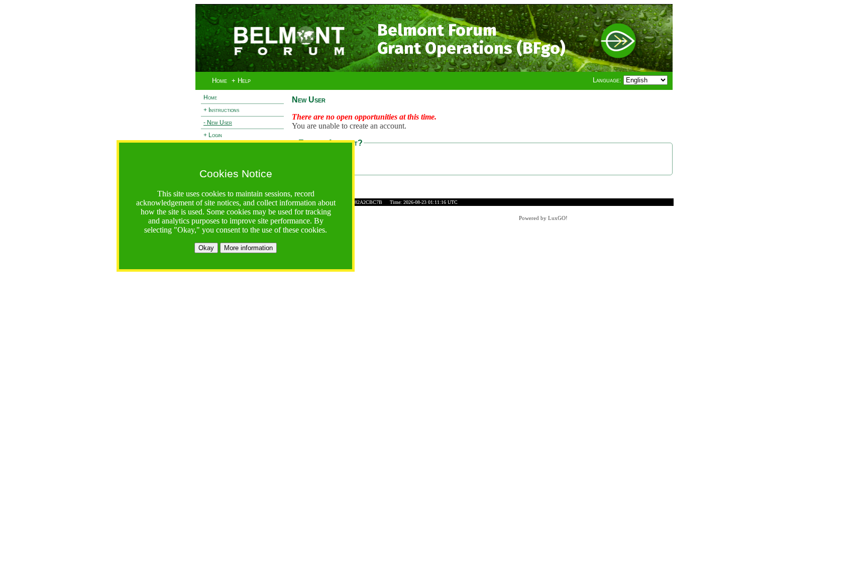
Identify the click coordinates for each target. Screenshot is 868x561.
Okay (206, 248)
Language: (608, 80)
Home (219, 80)
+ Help (241, 80)
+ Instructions (221, 110)
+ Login (212, 135)
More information (248, 248)
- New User (217, 122)
